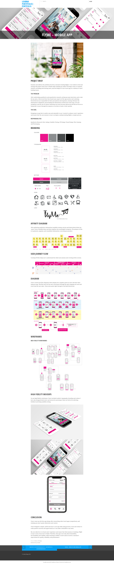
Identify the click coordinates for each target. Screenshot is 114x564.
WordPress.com (67, 562)
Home (90, 1)
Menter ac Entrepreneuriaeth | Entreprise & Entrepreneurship (41, 548)
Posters (35, 540)
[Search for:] (47, 1)
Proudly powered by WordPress (49, 562)
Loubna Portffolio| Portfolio (27, 4)
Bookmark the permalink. (35, 542)
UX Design (40, 540)
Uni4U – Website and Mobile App (73, 547)
